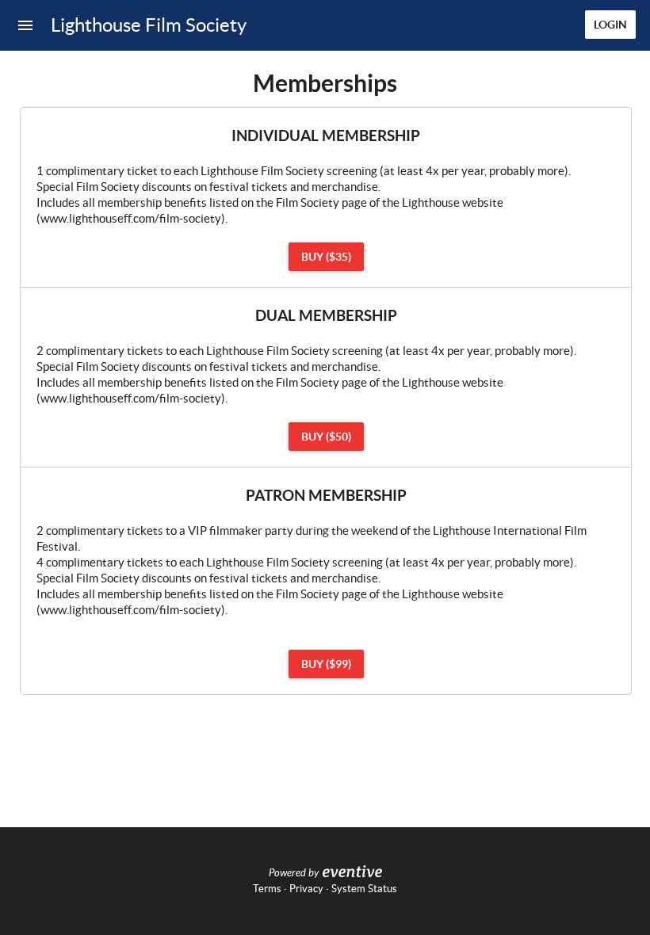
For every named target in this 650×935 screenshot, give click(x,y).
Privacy (306, 889)
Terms (267, 889)
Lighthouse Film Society (149, 25)
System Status (364, 889)
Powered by (294, 873)
